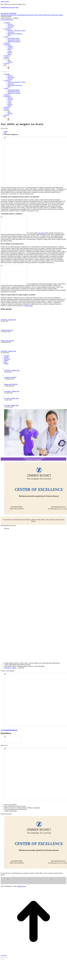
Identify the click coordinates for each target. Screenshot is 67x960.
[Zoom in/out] (6, 957)
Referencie (7, 359)
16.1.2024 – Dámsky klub (11, 405)
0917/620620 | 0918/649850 (8, 13)
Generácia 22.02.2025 (7, 330)
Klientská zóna (21, 886)
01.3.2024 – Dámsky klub (11, 398)
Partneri (6, 360)
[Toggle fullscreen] (5, 957)
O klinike (6, 355)
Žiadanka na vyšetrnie (10, 668)
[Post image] (5, 318)
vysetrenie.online (28, 305)
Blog (5, 362)
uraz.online (41, 233)
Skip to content (5, 1)
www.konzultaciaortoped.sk (9, 730)
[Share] (3, 957)
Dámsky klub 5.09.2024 (7, 340)
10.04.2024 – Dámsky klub (8, 351)
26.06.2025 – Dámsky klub (8, 319)
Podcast (6, 363)
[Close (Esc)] (1, 957)
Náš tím (6, 357)
